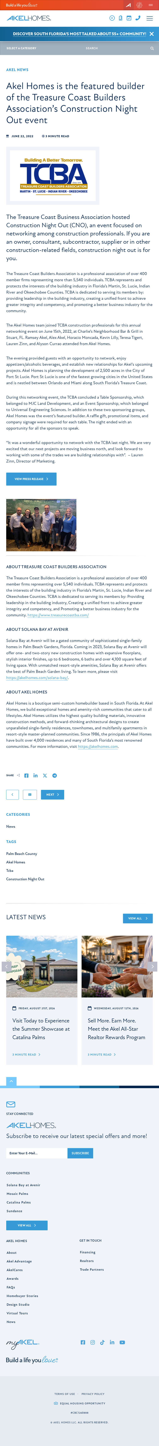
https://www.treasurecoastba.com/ (58, 615)
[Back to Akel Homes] (128, 5)
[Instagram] (92, 1343)
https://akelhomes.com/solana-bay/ (37, 677)
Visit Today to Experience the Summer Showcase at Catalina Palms (41, 1029)
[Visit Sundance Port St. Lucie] (139, 5)
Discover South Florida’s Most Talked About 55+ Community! (79, 33)
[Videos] (112, 18)
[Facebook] (82, 1343)
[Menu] (150, 5)
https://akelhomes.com (98, 746)
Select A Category (21, 48)
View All (135, 918)
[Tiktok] (102, 1343)
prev (7, 967)
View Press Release (29, 479)
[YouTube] (122, 1343)
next (152, 967)
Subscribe (80, 1153)
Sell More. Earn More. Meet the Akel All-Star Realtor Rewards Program (116, 1029)
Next (50, 794)
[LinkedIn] (112, 1343)
